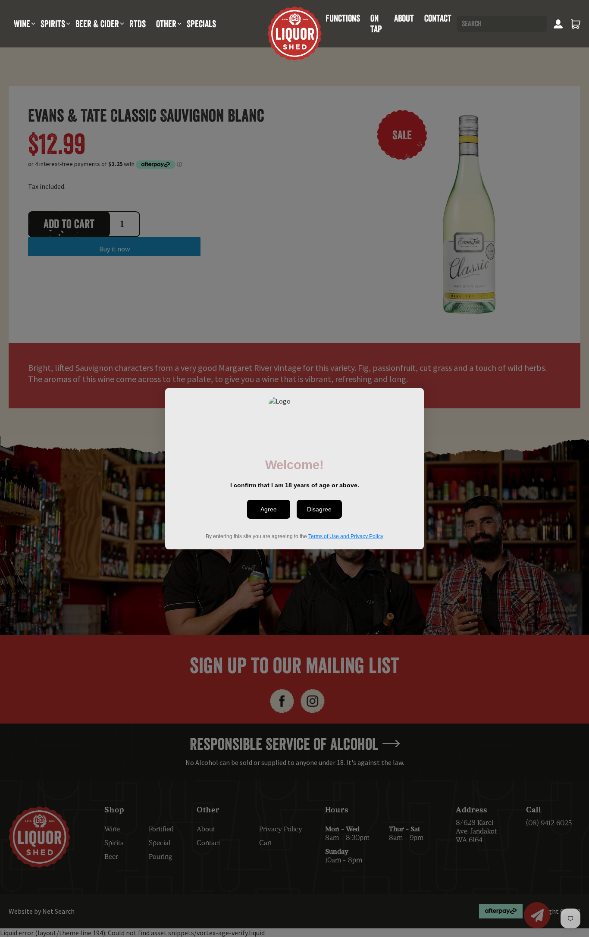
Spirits (53, 23)
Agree (268, 509)
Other (166, 23)
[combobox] (502, 24)
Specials (201, 23)
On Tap (376, 23)
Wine (22, 23)
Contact (437, 18)
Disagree (319, 509)
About (404, 18)
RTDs (137, 23)
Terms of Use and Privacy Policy (345, 536)
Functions (343, 18)
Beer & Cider (97, 23)
